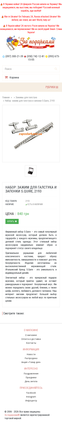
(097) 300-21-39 (14, 56)
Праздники (31, 377)
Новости (31, 354)
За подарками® (12, 415)
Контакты (31, 342)
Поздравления (31, 373)
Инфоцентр (31, 400)
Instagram (31, 396)
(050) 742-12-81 (36, 56)
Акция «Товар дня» (31, 362)
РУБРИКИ (50, 87)
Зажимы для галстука (26, 97)
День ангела (31, 381)
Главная (6, 97)
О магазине (31, 335)
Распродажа (31, 358)
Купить (11, 221)
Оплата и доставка (31, 339)
